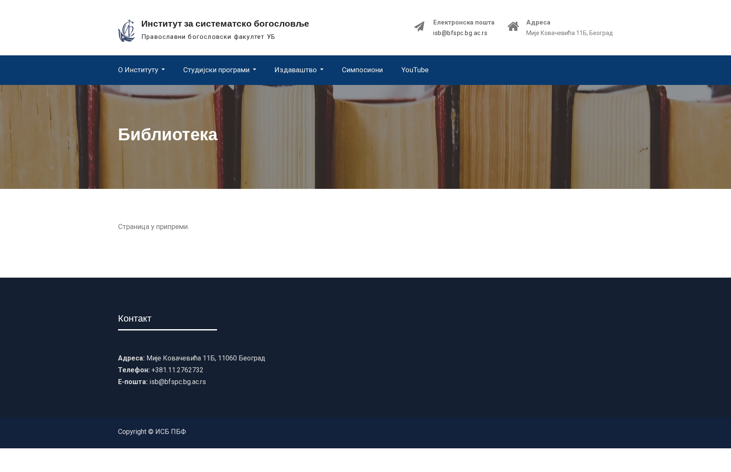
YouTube (415, 69)
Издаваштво (296, 69)
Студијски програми (216, 69)
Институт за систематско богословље (225, 23)
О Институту (138, 69)
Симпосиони (362, 69)
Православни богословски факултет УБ (208, 37)
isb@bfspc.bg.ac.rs (460, 33)
